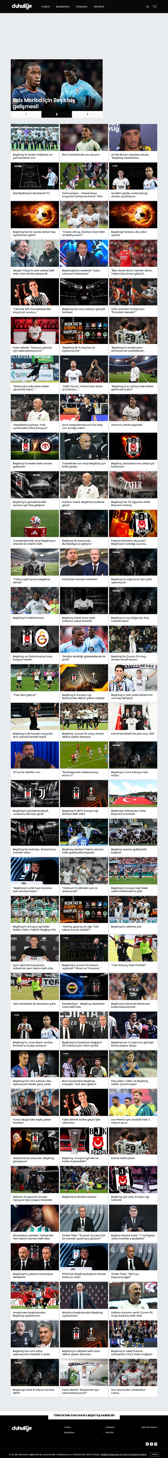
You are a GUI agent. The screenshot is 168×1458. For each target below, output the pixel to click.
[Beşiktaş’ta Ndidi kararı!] (35, 600)
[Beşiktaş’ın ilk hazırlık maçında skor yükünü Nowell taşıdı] (35, 716)
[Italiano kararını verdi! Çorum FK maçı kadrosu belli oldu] (133, 1295)
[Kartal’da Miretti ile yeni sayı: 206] (133, 716)
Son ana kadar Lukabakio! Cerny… (128, 1391)
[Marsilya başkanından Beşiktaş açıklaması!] (84, 1295)
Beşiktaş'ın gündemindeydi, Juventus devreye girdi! (31, 812)
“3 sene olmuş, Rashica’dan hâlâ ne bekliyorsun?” (83, 233)
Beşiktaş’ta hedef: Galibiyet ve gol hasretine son (32, 156)
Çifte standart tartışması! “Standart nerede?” (128, 310)
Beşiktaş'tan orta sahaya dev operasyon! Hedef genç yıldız (32, 1082)
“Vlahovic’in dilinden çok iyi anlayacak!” (80, 889)
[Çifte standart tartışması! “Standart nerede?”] (133, 291)
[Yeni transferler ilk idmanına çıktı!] (35, 986)
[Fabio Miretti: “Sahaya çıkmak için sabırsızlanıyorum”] (35, 330)
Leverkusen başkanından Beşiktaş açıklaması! (29, 1314)
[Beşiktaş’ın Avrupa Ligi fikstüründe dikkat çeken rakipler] (84, 677)
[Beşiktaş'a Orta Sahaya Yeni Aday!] (133, 755)
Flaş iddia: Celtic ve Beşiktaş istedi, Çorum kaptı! (129, 1082)
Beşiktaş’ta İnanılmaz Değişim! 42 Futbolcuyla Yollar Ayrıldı (82, 1044)
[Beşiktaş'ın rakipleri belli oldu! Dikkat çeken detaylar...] (84, 1333)
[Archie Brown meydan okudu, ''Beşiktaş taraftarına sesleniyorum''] (133, 137)
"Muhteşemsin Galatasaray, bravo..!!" (80, 774)
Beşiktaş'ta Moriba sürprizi (79, 1196)
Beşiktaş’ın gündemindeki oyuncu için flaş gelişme (29, 503)
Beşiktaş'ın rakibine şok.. (126, 926)
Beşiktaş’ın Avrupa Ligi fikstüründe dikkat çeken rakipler (83, 696)
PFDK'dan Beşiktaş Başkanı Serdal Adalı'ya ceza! (84, 1275)
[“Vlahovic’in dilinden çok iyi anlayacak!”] (84, 870)
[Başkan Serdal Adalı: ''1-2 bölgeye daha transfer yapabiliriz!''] (133, 1218)
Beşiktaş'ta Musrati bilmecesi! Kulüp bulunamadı (130, 1005)
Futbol (45, 6)
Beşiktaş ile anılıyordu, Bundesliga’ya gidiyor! (76, 542)
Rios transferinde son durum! (81, 154)
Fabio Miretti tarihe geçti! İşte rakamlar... (81, 1121)
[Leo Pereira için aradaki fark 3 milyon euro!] (133, 1102)
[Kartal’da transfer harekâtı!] (84, 562)
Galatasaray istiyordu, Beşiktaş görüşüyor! (33, 1160)
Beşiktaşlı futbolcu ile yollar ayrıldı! (129, 233)
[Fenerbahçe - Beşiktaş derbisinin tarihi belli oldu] (84, 986)
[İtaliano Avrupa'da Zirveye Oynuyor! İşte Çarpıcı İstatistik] (35, 1179)
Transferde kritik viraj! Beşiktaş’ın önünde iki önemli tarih (34, 542)
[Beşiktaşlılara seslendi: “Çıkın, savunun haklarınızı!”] (84, 253)
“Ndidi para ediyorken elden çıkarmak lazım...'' (31, 388)
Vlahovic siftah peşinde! (127, 424)
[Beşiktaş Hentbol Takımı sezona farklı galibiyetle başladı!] (84, 832)
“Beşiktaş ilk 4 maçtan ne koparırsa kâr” (78, 349)
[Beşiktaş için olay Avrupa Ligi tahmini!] (133, 1179)
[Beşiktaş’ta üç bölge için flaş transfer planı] (133, 600)
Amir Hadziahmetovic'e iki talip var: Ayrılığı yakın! (82, 426)
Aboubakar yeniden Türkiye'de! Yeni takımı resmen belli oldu (33, 1237)
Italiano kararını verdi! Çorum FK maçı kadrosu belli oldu (132, 1314)
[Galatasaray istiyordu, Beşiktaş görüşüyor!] (35, 1140)
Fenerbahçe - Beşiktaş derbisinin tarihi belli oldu (83, 1005)
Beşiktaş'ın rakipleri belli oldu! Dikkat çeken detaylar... (81, 1353)
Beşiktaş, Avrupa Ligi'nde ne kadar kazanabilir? (80, 1160)
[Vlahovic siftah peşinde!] (133, 407)
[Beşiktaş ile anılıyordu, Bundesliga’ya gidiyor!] (84, 523)
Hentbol (99, 6)
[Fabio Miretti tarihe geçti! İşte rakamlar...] (84, 1102)
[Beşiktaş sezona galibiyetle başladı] (133, 832)
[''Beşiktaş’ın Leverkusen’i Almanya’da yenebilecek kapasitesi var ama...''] (133, 330)
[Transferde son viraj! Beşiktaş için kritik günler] (84, 446)
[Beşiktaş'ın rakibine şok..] (133, 909)
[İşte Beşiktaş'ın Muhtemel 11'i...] (35, 176)
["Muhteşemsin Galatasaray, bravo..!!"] (84, 755)
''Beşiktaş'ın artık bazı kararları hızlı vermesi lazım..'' (32, 889)
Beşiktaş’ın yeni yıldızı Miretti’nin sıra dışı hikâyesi (132, 696)
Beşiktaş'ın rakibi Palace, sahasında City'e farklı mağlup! (131, 1353)
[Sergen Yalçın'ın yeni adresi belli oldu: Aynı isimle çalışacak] (35, 253)
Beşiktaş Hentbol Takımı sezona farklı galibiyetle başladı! (82, 851)
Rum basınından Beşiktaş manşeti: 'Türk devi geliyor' (79, 1082)
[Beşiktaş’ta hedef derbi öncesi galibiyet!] (35, 446)
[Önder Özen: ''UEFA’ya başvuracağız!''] (133, 1256)
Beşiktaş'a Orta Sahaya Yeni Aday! (129, 774)
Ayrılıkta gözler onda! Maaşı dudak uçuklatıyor (129, 195)
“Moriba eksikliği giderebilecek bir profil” (84, 658)
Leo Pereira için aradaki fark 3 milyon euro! (130, 1121)
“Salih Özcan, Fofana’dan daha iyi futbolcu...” (82, 388)
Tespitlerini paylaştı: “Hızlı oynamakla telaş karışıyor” (30, 426)
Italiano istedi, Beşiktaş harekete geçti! (83, 503)
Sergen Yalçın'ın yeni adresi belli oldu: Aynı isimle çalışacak (33, 272)
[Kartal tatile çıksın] (133, 1140)
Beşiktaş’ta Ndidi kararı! (28, 617)
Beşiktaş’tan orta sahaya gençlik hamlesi (83, 310)
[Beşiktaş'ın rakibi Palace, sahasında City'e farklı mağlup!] (133, 1333)
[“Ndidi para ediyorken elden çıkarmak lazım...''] (35, 369)
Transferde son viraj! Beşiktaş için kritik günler (84, 465)
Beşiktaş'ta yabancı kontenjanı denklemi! (33, 1275)
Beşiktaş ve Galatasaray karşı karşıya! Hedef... (32, 658)
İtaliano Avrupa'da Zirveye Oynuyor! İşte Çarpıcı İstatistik (32, 1198)
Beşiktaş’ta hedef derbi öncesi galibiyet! (32, 465)
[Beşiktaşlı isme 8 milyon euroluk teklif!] (35, 1372)
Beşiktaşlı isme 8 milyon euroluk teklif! (33, 1391)
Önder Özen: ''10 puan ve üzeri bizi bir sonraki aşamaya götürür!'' (83, 1237)
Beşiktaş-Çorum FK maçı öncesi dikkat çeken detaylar (83, 735)
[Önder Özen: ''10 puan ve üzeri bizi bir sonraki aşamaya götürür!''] (84, 1218)
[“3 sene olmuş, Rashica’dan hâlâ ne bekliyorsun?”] (84, 214)
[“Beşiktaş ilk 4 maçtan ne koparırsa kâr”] (84, 330)
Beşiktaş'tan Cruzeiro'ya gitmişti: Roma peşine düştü (132, 1044)
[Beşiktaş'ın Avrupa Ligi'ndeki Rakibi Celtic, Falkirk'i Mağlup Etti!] (35, 909)
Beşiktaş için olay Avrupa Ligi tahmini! (130, 1198)
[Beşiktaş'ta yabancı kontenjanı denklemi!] (35, 1256)
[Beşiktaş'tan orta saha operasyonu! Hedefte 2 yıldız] (35, 1333)
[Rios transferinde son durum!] (84, 137)
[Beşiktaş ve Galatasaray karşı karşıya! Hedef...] (35, 639)
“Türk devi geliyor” (24, 695)
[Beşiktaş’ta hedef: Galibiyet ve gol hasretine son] (35, 137)
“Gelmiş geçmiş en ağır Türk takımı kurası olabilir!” (80, 928)
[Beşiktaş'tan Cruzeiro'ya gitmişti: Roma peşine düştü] (133, 1025)
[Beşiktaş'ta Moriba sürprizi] (84, 1179)
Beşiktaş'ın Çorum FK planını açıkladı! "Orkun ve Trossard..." (81, 967)
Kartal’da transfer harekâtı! (80, 579)
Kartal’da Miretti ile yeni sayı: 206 (132, 733)
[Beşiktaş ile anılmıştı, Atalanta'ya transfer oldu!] (35, 832)
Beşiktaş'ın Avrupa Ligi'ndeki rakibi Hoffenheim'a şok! (129, 889)
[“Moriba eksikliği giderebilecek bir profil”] (84, 639)
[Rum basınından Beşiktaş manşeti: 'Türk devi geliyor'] (84, 1063)
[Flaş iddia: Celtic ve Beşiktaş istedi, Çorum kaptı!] (133, 1063)
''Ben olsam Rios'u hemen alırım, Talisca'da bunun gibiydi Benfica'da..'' (131, 272)
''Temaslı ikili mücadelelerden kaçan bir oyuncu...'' (32, 310)
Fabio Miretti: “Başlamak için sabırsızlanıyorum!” (80, 1391)
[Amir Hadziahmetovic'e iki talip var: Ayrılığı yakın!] (84, 407)
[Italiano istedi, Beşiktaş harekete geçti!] (84, 484)
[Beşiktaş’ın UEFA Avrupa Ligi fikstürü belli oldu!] (84, 793)
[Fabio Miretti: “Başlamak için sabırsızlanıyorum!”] (84, 1372)
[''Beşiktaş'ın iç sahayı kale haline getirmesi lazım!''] (133, 369)
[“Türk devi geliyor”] (35, 677)
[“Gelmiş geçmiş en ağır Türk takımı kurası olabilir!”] (84, 909)
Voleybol (81, 6)
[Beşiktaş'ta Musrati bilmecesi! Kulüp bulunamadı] (133, 986)
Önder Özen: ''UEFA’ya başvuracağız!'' (125, 1275)
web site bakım (149, 1427)
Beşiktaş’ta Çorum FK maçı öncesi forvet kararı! (128, 658)
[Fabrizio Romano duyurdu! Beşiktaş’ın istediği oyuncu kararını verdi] (133, 523)
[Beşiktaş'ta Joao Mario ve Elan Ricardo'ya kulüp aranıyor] (35, 1025)
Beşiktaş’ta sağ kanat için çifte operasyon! (131, 581)
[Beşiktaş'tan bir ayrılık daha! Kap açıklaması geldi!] (35, 214)
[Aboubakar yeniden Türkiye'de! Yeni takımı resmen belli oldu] (35, 1218)
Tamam (154, 1454)
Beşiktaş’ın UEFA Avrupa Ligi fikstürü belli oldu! (80, 812)
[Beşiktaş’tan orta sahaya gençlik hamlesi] (84, 291)
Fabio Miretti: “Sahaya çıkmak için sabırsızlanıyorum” (32, 349)
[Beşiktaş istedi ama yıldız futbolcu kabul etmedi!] (84, 600)
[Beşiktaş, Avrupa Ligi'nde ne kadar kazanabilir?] (84, 1140)
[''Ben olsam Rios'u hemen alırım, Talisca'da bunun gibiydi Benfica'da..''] (133, 253)
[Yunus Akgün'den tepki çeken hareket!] (35, 1102)
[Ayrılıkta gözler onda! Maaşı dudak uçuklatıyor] (133, 176)
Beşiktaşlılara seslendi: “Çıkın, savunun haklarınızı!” (81, 272)
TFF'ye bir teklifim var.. (27, 772)
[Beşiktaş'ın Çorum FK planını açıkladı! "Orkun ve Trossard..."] (84, 948)
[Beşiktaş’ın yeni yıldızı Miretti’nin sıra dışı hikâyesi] (133, 677)
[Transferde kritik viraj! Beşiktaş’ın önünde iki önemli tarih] (35, 523)
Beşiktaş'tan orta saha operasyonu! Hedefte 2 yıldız (31, 1353)
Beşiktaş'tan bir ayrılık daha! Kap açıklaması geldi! (34, 233)
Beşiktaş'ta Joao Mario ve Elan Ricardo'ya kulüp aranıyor (33, 1044)
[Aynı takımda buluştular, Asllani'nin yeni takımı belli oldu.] (35, 948)
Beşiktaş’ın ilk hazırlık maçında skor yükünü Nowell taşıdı (33, 735)
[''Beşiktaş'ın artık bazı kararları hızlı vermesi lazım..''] (35, 870)
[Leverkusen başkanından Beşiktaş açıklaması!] (35, 1295)
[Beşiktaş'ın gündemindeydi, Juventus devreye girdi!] (35, 793)
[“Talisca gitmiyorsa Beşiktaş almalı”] (35, 562)
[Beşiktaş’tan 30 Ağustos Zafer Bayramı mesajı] (133, 484)
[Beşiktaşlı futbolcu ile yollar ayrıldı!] (133, 214)
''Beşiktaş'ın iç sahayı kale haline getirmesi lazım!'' (132, 388)
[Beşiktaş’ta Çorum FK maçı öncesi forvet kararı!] (133, 639)
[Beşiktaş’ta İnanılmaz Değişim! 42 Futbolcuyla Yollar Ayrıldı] (84, 1025)
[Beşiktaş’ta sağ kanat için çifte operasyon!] (133, 562)
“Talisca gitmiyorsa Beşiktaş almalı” (31, 581)
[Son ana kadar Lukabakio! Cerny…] (133, 1372)
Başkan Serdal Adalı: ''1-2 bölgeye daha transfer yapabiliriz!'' (133, 1237)
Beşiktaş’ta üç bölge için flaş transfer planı (130, 619)
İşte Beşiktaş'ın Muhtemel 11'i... (32, 193)
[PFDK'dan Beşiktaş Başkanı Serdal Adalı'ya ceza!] (84, 1256)
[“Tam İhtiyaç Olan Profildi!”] (133, 948)
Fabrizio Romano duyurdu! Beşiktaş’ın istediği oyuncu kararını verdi (128, 542)
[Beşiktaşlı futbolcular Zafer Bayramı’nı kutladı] (133, 793)
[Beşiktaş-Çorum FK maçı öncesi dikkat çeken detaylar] (84, 716)
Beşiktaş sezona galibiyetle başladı (129, 851)
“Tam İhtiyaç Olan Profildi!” (128, 965)
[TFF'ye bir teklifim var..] (35, 755)
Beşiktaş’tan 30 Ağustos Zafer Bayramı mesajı (130, 503)
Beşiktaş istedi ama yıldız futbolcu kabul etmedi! (78, 619)
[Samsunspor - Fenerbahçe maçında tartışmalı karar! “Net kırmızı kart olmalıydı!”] (84, 176)
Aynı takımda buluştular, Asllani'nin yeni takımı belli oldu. (33, 967)
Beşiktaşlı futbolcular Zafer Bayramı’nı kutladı (128, 812)
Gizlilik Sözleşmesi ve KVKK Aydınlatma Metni (123, 1454)
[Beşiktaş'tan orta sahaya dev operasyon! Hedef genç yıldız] (35, 1063)
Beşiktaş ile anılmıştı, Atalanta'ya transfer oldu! (34, 851)
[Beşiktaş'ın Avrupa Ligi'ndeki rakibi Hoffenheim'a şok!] (133, 870)
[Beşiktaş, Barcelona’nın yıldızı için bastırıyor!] (133, 446)
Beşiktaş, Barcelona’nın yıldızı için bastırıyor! (132, 465)
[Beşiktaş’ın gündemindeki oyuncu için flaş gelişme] (35, 484)
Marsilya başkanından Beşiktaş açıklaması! (82, 1314)
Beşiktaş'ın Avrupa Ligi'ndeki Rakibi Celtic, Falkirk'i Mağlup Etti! (34, 928)
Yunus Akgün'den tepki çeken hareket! (32, 1121)
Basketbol (62, 6)
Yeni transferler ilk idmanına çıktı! (34, 1003)
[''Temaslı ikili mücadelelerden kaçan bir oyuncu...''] (35, 291)
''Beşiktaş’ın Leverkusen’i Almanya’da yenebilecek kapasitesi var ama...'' (127, 349)
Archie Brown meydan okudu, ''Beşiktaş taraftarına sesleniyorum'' (130, 156)
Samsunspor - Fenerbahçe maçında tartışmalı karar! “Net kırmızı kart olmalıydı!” (82, 195)
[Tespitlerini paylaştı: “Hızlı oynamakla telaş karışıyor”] (35, 407)
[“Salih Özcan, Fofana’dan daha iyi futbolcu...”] (84, 369)
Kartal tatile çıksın (123, 1158)
